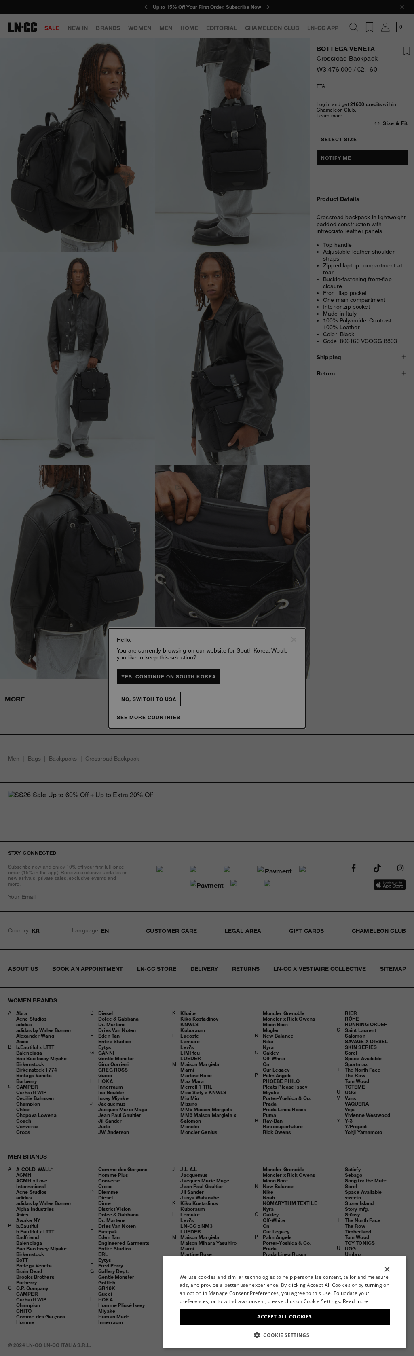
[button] (285, 1335)
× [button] (387, 1270)
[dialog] (284, 1302)
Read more (356, 1301)
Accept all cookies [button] (284, 1316)
